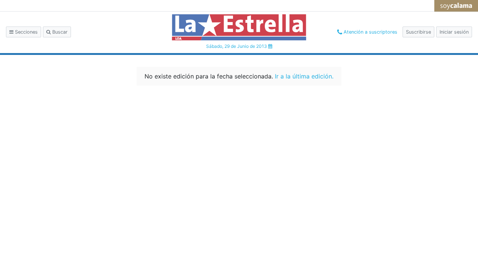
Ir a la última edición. (304, 76)
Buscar (59, 32)
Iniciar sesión (454, 32)
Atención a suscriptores (369, 32)
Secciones (25, 32)
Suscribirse (418, 32)
